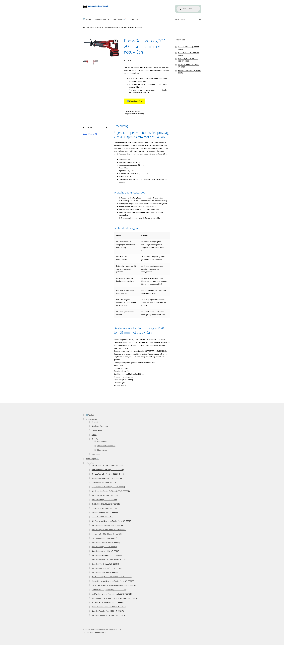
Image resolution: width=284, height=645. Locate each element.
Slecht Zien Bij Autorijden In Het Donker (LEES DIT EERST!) (114, 585)
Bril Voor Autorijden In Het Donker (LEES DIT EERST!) (112, 577)
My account (96, 454)
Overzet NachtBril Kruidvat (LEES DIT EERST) (109, 474)
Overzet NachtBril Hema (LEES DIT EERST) (108, 465)
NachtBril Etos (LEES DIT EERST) (104, 547)
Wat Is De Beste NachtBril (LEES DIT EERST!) (109, 607)
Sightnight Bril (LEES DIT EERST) (104, 538)
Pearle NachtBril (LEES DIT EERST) (105, 508)
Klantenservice (100, 19)
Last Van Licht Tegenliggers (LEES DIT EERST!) (109, 589)
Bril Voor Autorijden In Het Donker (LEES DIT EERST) (111, 521)
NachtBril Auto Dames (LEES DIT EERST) (107, 568)
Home (88, 27)
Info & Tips (133, 19)
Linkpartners (102, 450)
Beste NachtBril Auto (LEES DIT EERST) (107, 478)
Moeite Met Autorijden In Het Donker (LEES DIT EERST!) (113, 581)
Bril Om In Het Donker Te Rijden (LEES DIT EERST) (111, 491)
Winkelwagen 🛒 (119, 19)
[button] (115, 41)
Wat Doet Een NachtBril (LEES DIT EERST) (108, 470)
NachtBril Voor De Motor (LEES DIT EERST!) (108, 615)
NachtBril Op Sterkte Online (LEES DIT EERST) (109, 530)
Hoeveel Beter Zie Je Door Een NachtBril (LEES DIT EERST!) (114, 598)
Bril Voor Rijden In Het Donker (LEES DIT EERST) (188, 60)
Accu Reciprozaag (97, 27)
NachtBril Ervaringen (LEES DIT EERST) (107, 555)
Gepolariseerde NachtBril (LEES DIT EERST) (108, 487)
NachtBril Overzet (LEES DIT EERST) (105, 551)
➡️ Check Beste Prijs (134, 101)
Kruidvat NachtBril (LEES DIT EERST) (106, 504)
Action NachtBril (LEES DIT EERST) (105, 482)
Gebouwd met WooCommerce (94, 632)
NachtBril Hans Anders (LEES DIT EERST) (107, 525)
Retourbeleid (97, 430)
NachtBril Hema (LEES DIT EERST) (105, 572)
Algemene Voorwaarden (106, 446)
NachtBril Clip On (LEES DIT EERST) (105, 564)
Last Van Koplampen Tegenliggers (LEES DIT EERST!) (112, 594)
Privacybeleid (102, 441)
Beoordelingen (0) (90, 134)
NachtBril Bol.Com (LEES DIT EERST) (106, 542)
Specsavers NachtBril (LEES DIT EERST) (107, 534)
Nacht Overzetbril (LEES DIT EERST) (105, 495)
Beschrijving (87, 127)
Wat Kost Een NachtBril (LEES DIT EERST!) (108, 602)
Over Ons (95, 439)
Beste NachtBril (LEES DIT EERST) (105, 512)
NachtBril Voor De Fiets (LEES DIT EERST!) (108, 611)
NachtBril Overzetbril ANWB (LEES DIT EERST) (109, 559)
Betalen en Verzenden (100, 426)
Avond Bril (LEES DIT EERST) (102, 517)
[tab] (96, 127)
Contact (95, 422)
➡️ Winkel (87, 19)
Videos (94, 435)
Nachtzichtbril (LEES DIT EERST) (104, 499)
